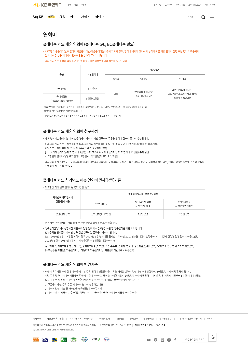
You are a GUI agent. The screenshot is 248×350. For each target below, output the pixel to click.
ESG (209, 318)
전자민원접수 (165, 318)
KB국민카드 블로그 (162, 340)
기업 (76, 4)
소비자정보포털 (194, 5)
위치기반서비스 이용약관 (80, 318)
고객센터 (168, 5)
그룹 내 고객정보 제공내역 (189, 318)
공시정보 (134, 318)
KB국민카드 (47, 5)
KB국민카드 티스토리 (156, 340)
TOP (212, 338)
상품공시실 (180, 5)
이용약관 (120, 318)
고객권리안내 (104, 318)
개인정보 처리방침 (55, 318)
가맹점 (83, 4)
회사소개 (37, 318)
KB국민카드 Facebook (175, 340)
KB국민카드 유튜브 (149, 340)
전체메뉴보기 (211, 17)
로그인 (190, 17)
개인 (69, 4)
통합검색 (203, 17)
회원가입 (157, 5)
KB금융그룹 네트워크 (194, 339)
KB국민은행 (210, 5)
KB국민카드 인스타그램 (169, 340)
